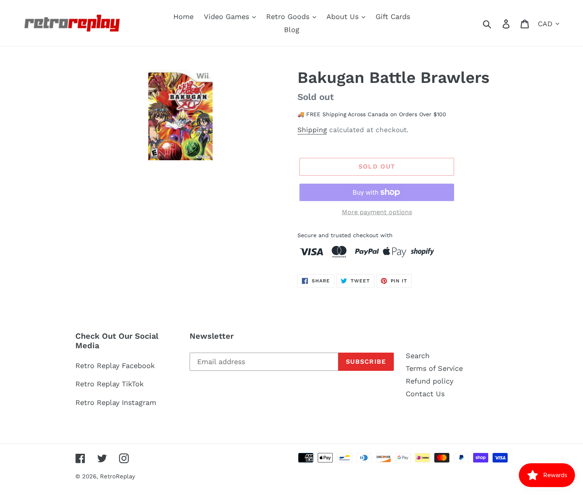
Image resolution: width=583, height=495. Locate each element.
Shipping (312, 130)
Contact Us (425, 393)
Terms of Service (434, 368)
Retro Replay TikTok (109, 384)
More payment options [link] (377, 212)
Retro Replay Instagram (115, 402)
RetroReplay (117, 476)
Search (418, 355)
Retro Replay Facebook (115, 365)
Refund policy (429, 381)
